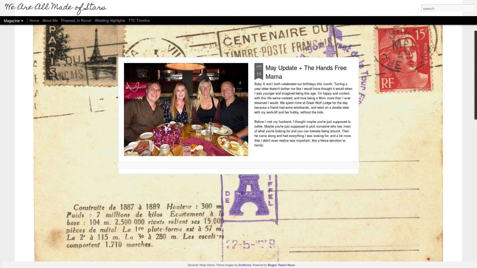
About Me (50, 20)
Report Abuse (286, 265)
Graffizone (244, 265)
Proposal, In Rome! (76, 20)
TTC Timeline (139, 20)
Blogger (272, 265)
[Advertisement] (238, 41)
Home (34, 20)
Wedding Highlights (110, 20)
